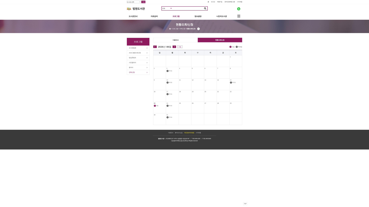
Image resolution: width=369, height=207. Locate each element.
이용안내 (175, 40)
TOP (245, 203)
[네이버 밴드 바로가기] (238, 8)
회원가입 (219, 1)
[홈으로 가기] (170, 29)
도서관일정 (132, 48)
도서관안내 (133, 16)
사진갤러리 (132, 62)
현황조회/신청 (219, 40)
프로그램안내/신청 (135, 53)
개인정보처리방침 (189, 132)
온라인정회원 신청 (230, 1)
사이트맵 (239, 1)
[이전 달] (155, 47)
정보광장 (197, 16)
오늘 (180, 47)
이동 (143, 2)
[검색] (205, 8)
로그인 (213, 1)
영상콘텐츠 (132, 57)
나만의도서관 (221, 16)
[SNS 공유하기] (198, 29)
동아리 (131, 67)
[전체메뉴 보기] (238, 16)
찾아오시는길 (178, 132)
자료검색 (154, 16)
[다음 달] (174, 47)
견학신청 (132, 72)
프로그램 (176, 16)
